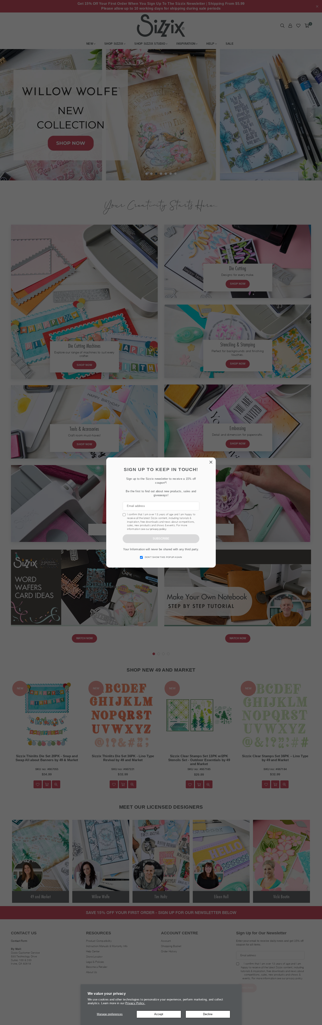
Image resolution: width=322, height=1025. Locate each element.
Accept (158, 1014)
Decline (207, 1014)
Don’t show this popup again (163, 557)
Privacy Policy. (135, 1003)
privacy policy (158, 529)
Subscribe (161, 538)
